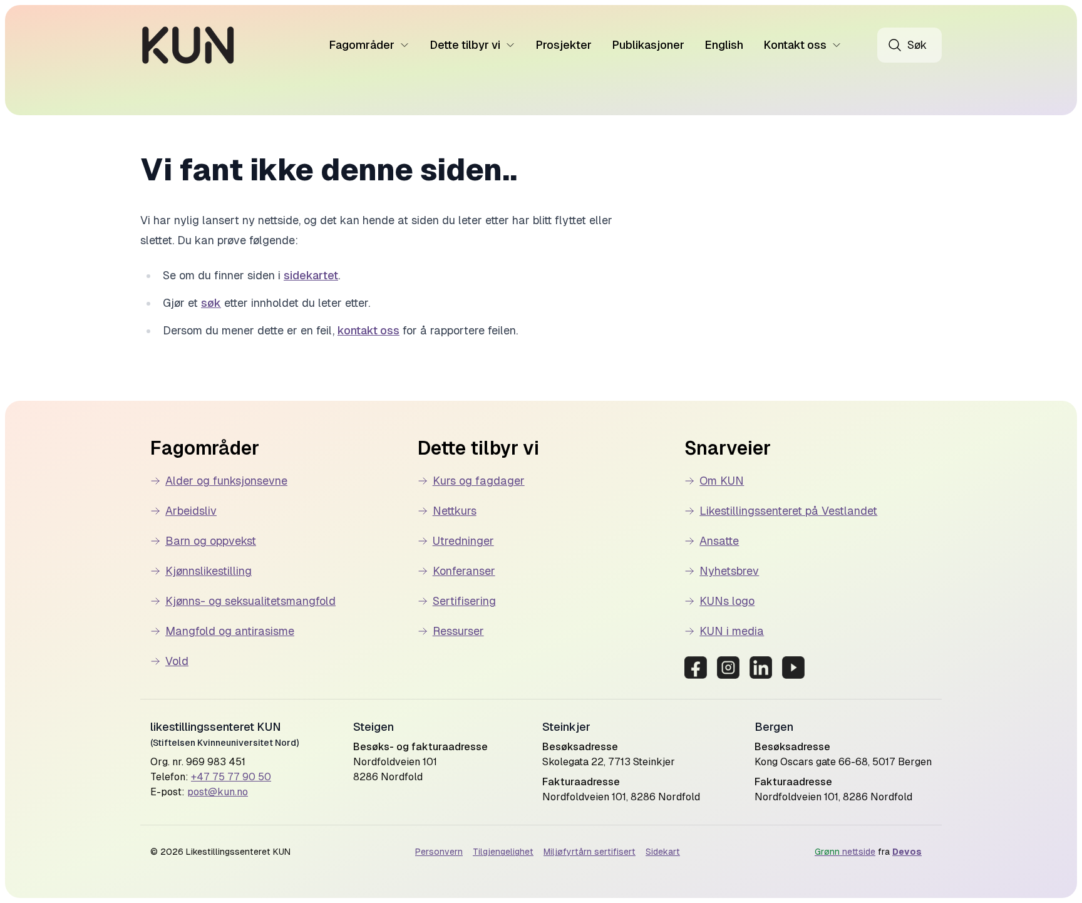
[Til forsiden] (188, 45)
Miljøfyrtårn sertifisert (590, 852)
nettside (845, 852)
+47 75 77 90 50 (231, 777)
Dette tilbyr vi (465, 44)
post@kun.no (217, 792)
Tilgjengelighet (503, 852)
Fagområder (361, 44)
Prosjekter (563, 44)
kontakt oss (368, 330)
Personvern (439, 852)
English (723, 44)
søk (211, 302)
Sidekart (663, 852)
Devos (907, 852)
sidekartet (311, 275)
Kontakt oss (795, 44)
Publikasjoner (648, 44)
